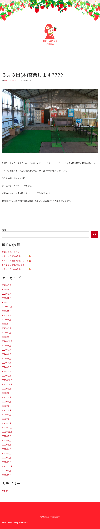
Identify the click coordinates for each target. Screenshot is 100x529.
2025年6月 (6, 315)
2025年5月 (6, 320)
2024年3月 (6, 367)
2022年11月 (7, 432)
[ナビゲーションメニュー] (5, 11)
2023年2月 (6, 419)
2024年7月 (6, 350)
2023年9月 (6, 389)
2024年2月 (6, 371)
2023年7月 (6, 397)
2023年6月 (6, 402)
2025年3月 (6, 328)
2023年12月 (7, 380)
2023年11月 (7, 384)
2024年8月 (6, 346)
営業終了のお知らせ (10, 252)
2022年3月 (6, 454)
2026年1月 (6, 302)
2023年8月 (6, 393)
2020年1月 (6, 475)
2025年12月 (7, 307)
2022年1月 (6, 462)
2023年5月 (6, 406)
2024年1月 (6, 376)
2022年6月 (6, 441)
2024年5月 (6, 359)
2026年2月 (6, 298)
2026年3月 (6, 294)
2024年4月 (6, 363)
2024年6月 (6, 354)
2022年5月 (6, 445)
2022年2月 (6, 458)
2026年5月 (6, 285)
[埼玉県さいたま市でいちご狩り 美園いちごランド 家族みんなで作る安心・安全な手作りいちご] (50, 34)
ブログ (5, 491)
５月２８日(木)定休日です (13, 265)
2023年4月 (6, 410)
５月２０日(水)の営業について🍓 (16, 269)
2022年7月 (6, 436)
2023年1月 (6, 423)
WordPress (23, 522)
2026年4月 (6, 290)
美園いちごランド (11, 80)
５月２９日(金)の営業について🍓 (16, 261)
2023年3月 (6, 415)
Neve (4, 522)
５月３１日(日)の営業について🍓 (16, 256)
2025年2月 (6, 333)
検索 (4, 230)
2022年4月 (6, 449)
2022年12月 (7, 428)
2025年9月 (6, 311)
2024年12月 (7, 341)
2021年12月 (7, 466)
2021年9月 (6, 471)
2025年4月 (6, 324)
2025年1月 (6, 337)
